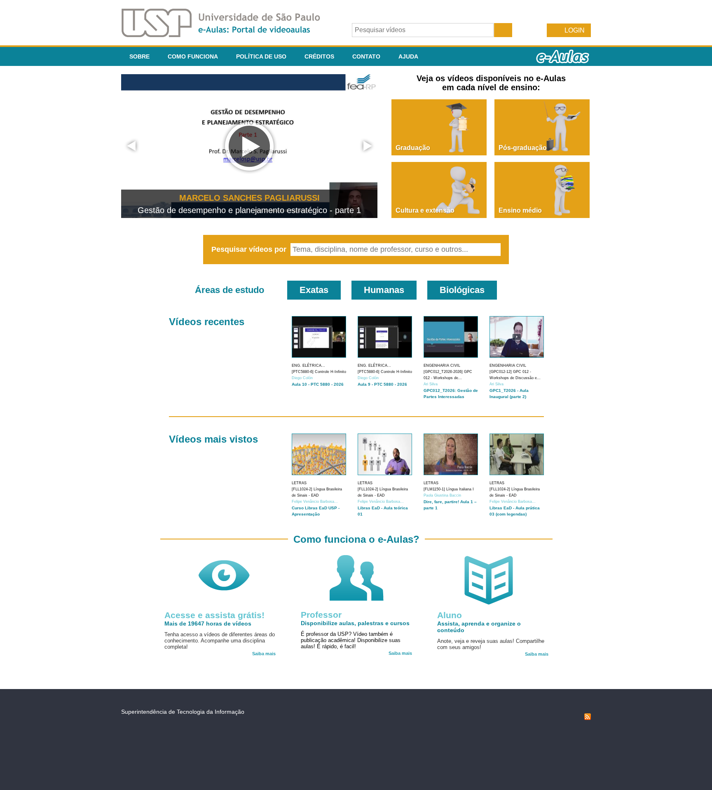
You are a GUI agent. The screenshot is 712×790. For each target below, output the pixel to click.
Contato (366, 56)
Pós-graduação (523, 147)
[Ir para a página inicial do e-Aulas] (227, 34)
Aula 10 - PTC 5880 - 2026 (318, 384)
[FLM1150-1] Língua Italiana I (449, 489)
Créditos (319, 56)
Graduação (413, 147)
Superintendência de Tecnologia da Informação (182, 711)
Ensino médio (520, 210)
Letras (299, 483)
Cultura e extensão (425, 210)
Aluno (449, 615)
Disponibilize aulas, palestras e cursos (355, 623)
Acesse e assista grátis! (214, 615)
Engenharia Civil (442, 365)
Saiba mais (264, 653)
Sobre (139, 56)
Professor (321, 614)
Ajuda (408, 56)
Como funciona (193, 56)
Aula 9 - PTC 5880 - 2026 (382, 384)
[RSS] (587, 718)
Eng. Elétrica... (308, 365)
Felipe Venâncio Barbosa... (315, 501)
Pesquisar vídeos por (249, 249)
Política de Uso (261, 56)
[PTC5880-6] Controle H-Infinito (319, 372)
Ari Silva (431, 384)
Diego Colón (302, 378)
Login (574, 30)
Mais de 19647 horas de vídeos (207, 623)
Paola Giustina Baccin (442, 495)
